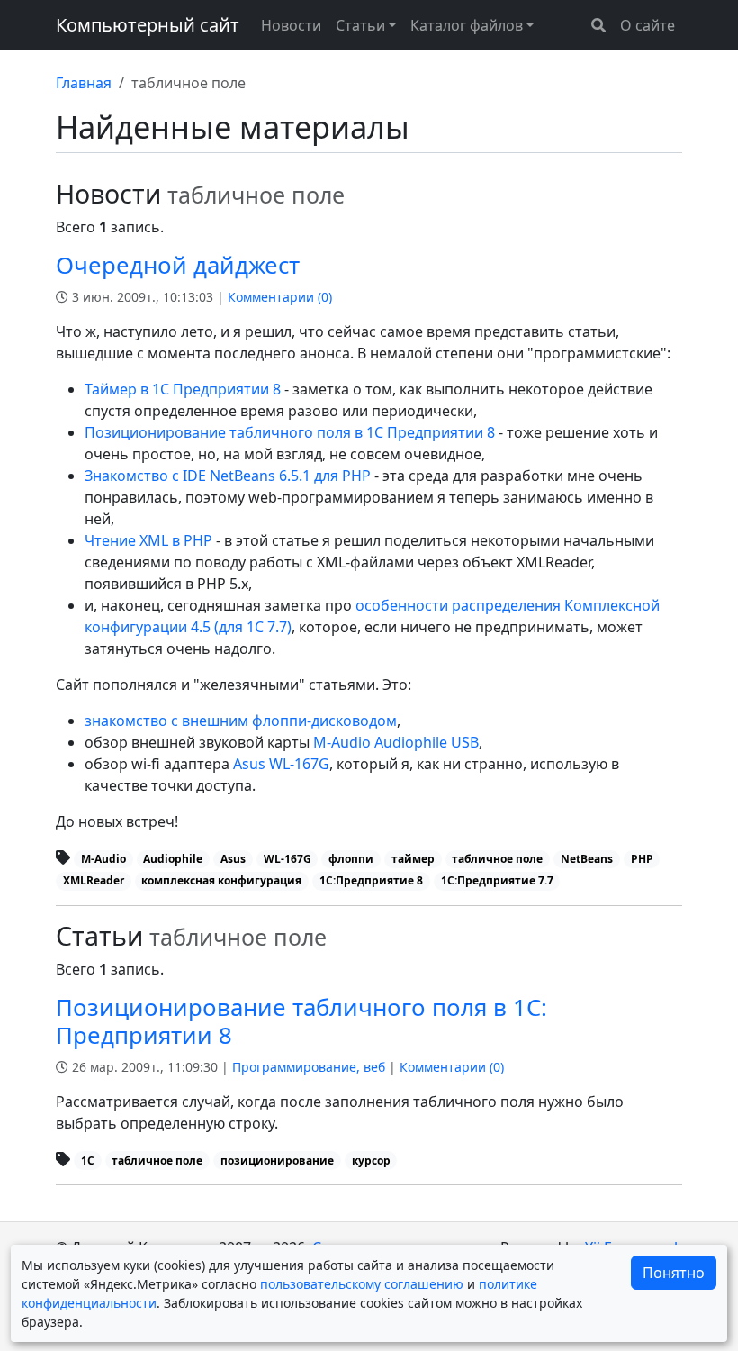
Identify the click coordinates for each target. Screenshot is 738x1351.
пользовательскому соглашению (362, 1283)
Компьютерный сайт (147, 25)
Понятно (674, 1273)
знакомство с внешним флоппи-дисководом (241, 720)
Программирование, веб (308, 1066)
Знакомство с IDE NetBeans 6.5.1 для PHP (228, 475)
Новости (291, 25)
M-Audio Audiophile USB (396, 742)
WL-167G (287, 858)
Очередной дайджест (178, 265)
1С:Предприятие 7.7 (497, 880)
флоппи (351, 858)
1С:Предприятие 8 (371, 880)
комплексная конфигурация (221, 880)
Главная (84, 83)
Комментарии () (280, 296)
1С (87, 1160)
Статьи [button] (360, 25)
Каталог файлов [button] (466, 25)
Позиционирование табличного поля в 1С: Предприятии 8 (301, 1021)
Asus (233, 858)
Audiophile (172, 858)
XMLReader (93, 880)
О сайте (647, 25)
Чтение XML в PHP (148, 540)
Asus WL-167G (281, 764)
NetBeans (587, 858)
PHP (642, 858)
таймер (413, 858)
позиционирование (277, 1160)
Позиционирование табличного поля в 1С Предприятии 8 (290, 432)
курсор (371, 1160)
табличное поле (497, 858)
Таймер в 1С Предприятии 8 (183, 389)
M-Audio (103, 858)
